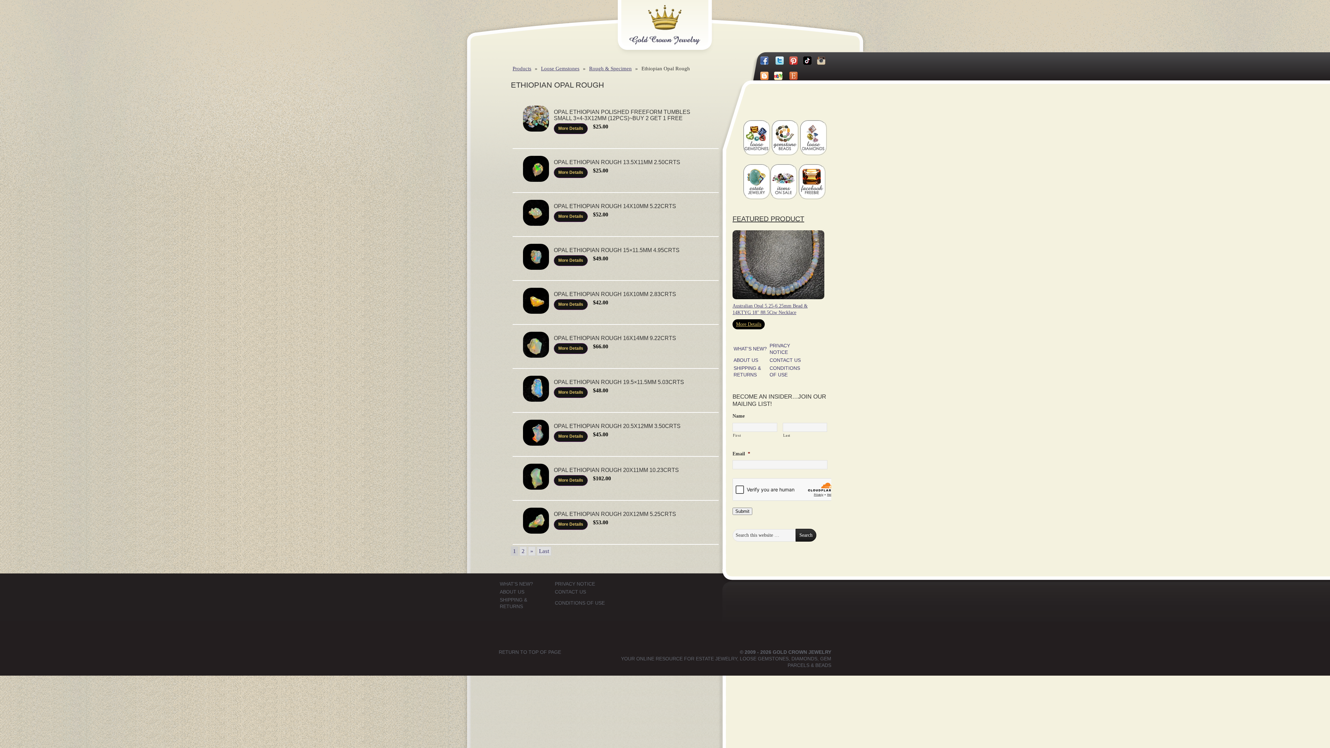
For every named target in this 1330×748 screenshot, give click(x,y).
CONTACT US (785, 360)
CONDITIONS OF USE (580, 603)
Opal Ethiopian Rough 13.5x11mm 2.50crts (617, 162)
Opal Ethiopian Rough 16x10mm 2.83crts (615, 294)
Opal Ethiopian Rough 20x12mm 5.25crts (615, 514)
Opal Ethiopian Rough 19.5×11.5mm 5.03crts (619, 382)
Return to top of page (530, 652)
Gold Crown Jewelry (676, 19)
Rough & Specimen (610, 68)
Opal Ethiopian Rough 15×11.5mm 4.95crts (617, 250)
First (737, 435)
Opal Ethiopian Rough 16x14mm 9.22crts (615, 338)
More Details (570, 128)
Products (522, 68)
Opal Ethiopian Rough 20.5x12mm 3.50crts (617, 426)
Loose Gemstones (560, 68)
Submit (742, 511)
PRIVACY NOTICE (575, 584)
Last (544, 551)
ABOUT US (746, 360)
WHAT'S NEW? (750, 348)
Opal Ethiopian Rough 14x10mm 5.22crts (615, 206)
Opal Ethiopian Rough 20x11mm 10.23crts (616, 470)
